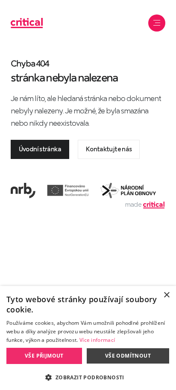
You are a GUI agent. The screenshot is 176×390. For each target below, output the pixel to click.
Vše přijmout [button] (44, 355)
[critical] (27, 24)
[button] (88, 376)
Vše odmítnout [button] (128, 355)
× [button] (166, 295)
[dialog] (88, 338)
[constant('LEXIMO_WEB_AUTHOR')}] (153, 204)
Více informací (97, 340)
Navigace (156, 23)
